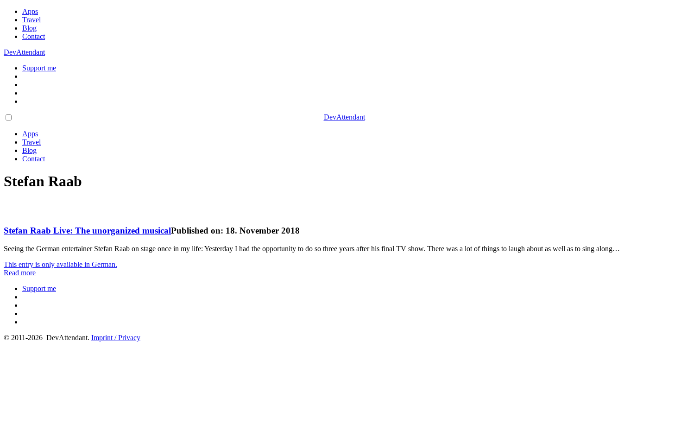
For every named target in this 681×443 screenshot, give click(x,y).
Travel (31, 20)
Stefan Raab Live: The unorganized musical (87, 230)
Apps (30, 11)
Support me (39, 68)
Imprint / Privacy (115, 338)
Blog (29, 28)
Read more (20, 273)
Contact (33, 36)
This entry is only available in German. (60, 264)
